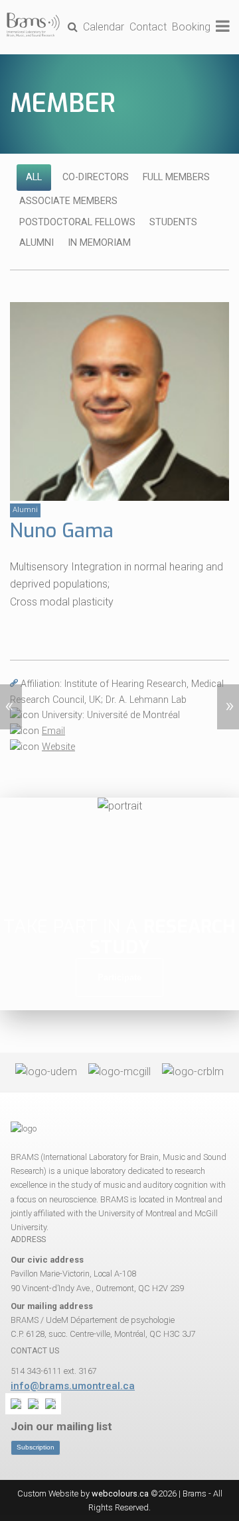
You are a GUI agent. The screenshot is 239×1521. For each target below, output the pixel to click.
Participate (119, 977)
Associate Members (68, 201)
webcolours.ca (120, 1493)
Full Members (176, 177)
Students (173, 222)
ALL (34, 177)
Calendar (103, 27)
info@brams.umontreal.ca (73, 1386)
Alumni (36, 242)
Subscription (35, 1447)
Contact (148, 27)
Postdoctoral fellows (77, 222)
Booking (191, 27)
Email (53, 731)
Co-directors (95, 177)
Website (58, 747)
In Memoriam (99, 242)
